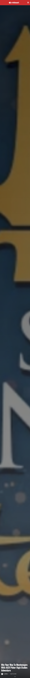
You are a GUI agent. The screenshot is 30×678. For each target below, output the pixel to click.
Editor (6, 673)
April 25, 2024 (13, 673)
